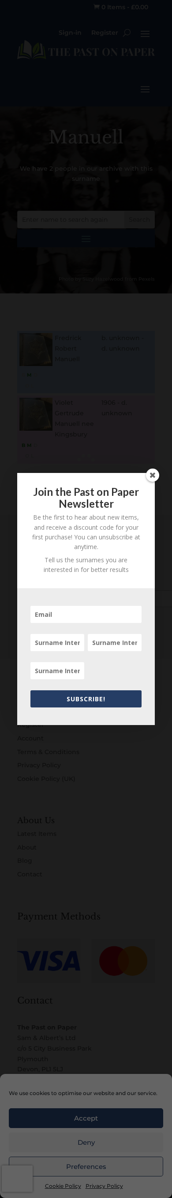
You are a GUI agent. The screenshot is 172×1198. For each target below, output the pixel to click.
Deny (86, 1142)
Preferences (86, 1166)
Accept (86, 1118)
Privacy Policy (104, 1186)
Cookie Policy (63, 1186)
